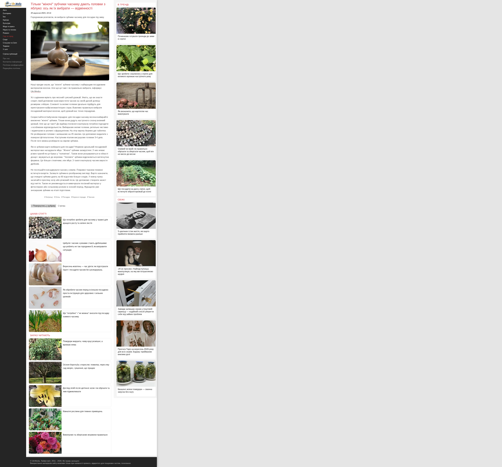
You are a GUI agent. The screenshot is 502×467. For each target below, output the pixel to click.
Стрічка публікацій (10, 54)
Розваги (6, 33)
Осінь (57, 197)
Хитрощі (49, 197)
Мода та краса (8, 26)
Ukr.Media (36, 91)
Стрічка (61, 206)
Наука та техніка (9, 30)
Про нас (6, 58)
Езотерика (7, 13)
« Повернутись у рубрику (43, 206)
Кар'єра (6, 20)
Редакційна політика (11, 68)
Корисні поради (79, 197)
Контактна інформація (12, 62)
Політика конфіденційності (14, 65)
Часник (91, 197)
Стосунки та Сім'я (10, 43)
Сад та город (8, 36)
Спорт (5, 40)
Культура (6, 23)
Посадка (66, 197)
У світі (5, 49)
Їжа (4, 17)
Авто (5, 10)
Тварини (6, 46)
